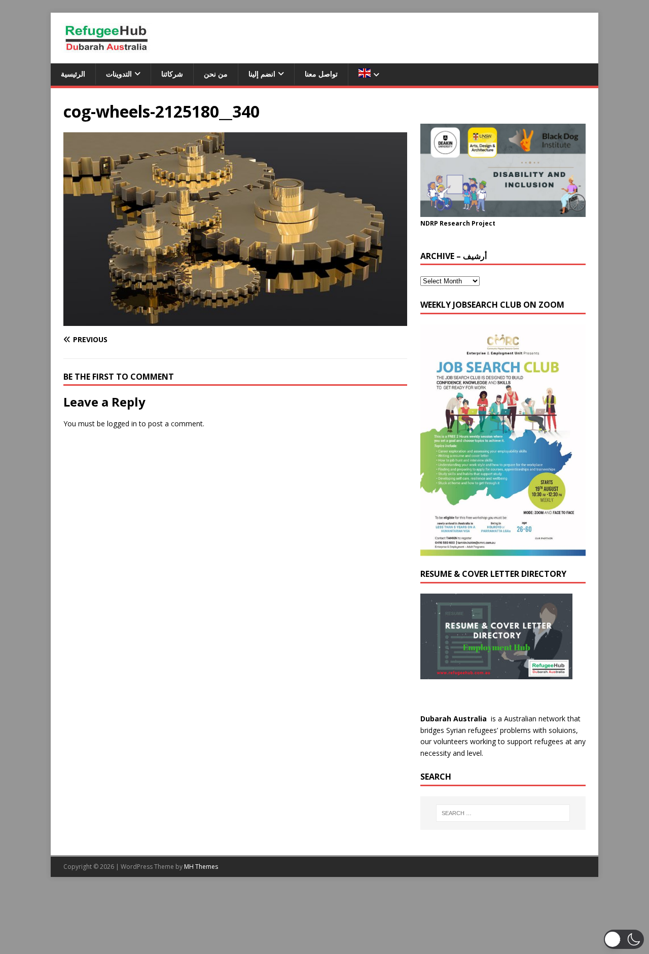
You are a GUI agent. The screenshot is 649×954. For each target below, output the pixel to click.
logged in (122, 423)
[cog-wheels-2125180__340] (235, 319)
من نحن (216, 74)
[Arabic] (368, 74)
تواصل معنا (321, 74)
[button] (624, 939)
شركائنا (172, 74)
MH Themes (201, 866)
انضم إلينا (261, 74)
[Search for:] (503, 813)
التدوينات (119, 74)
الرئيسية (73, 74)
